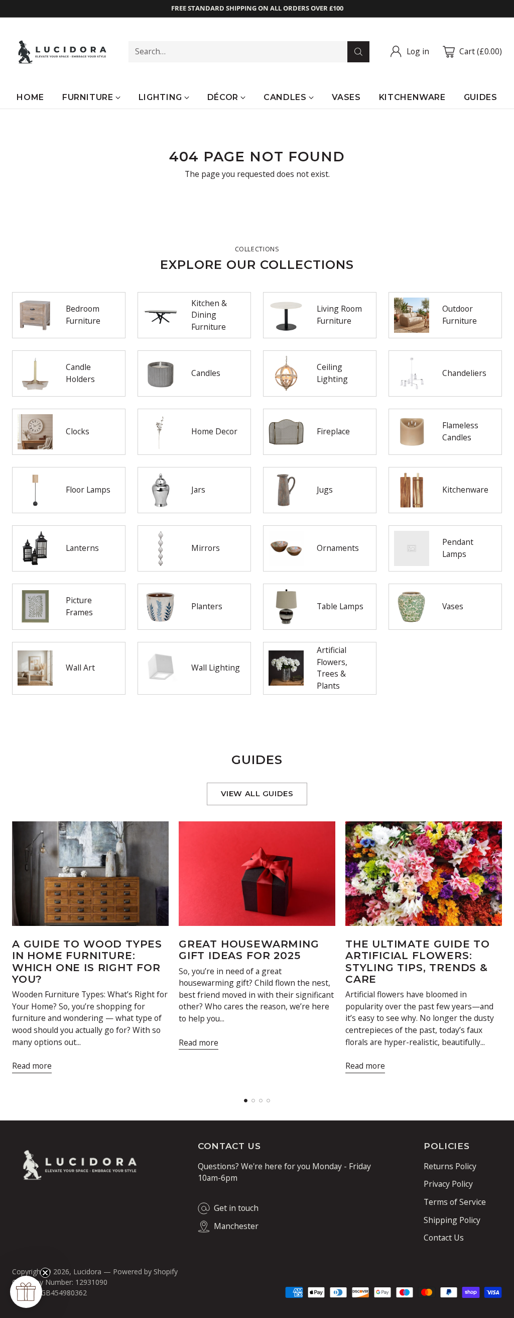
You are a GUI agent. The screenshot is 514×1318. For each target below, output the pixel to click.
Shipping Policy (452, 1220)
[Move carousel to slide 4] (268, 1100)
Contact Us (444, 1237)
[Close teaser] (45, 1273)
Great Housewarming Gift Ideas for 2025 (249, 949)
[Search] (358, 51)
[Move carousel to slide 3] (261, 1100)
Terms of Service (455, 1201)
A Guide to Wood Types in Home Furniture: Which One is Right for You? (87, 961)
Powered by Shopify (145, 1271)
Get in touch (236, 1207)
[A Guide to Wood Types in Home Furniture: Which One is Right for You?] (90, 873)
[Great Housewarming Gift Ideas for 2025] (257, 873)
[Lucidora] (62, 52)
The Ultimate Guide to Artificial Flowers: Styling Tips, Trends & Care (417, 961)
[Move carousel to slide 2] (253, 1100)
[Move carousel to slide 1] (245, 1100)
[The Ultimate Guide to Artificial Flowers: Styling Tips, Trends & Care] (423, 873)
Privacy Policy (448, 1183)
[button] (26, 1292)
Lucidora (87, 1271)
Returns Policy (450, 1166)
